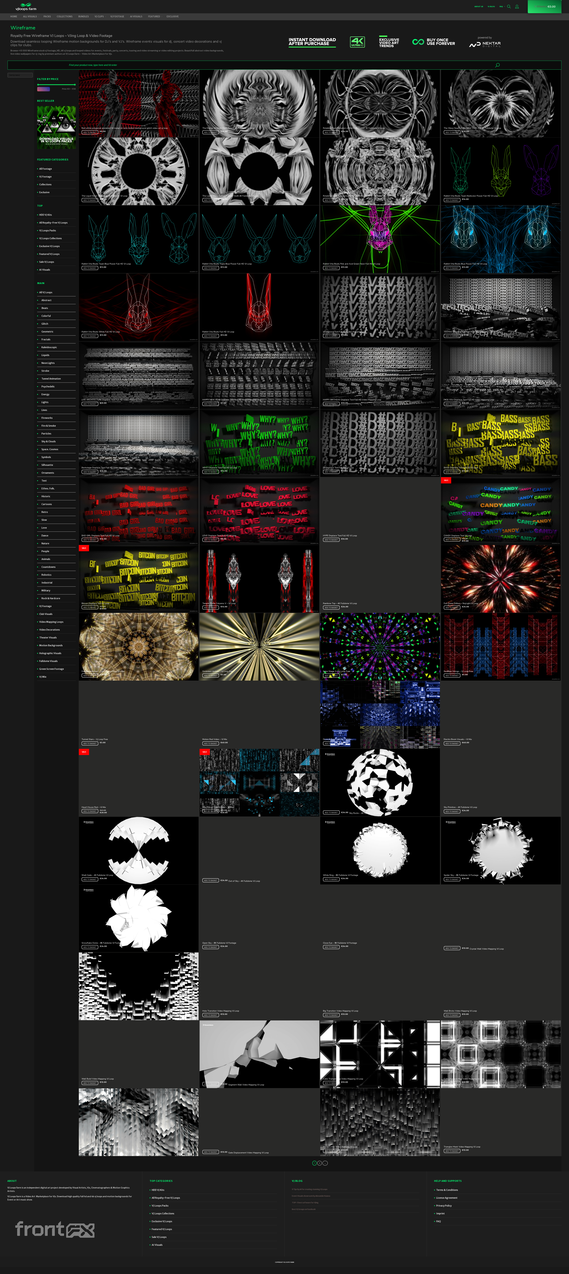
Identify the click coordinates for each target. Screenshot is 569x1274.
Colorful (46, 315)
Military (45, 590)
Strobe (45, 370)
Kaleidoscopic (49, 347)
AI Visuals (44, 269)
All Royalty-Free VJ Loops (53, 222)
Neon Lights (48, 362)
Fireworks (47, 417)
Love (44, 527)
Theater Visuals (48, 637)
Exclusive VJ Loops (49, 246)
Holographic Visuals (50, 653)
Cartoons (46, 504)
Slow (44, 519)
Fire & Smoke (48, 425)
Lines (44, 410)
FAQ (501, 6)
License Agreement (446, 1197)
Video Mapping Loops (51, 621)
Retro (44, 512)
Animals (45, 559)
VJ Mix (42, 676)
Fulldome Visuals (48, 661)
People (45, 551)
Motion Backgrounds (51, 645)
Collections (45, 184)
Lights (44, 402)
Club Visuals (45, 614)
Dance (44, 535)
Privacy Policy (444, 1205)
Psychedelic (48, 386)
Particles (46, 433)
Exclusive (44, 192)
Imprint (440, 1213)
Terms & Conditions (447, 1189)
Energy (45, 394)
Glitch (44, 323)
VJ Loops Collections (50, 238)
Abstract (46, 300)
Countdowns (48, 566)
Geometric (47, 331)
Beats (44, 308)
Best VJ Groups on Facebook (304, 1209)
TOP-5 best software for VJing (305, 1202)
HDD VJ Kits (45, 214)
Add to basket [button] (89, 132)
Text (44, 480)
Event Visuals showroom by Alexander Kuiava (311, 1196)
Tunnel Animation (51, 378)
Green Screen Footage (51, 668)
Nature (45, 543)
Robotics (46, 574)
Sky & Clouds (48, 441)
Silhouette (47, 464)
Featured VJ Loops (49, 254)
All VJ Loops (45, 292)
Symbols (46, 457)
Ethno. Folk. (48, 488)
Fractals (45, 339)
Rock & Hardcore (50, 598)
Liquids (45, 355)
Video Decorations (49, 629)
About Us (478, 6)
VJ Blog (491, 6)
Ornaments (47, 472)
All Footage (45, 168)
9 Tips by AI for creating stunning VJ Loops (309, 1189)
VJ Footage (45, 176)
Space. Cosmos (49, 449)
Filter (43, 89)
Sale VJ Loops (46, 261)
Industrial (46, 582)
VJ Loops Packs (47, 230)
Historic (45, 496)
